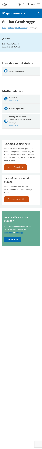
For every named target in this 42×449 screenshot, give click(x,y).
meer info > (13, 100)
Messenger (8, 233)
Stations (11, 28)
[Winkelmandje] (28, 4)
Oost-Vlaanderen (21, 28)
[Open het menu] (38, 4)
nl (32, 4)
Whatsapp (19, 233)
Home (4, 28)
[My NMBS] (19, 4)
